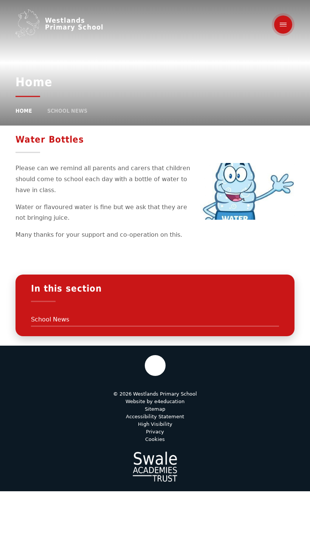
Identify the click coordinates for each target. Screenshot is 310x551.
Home (24, 111)
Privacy (155, 432)
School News (67, 111)
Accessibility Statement (155, 416)
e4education (169, 401)
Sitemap (155, 409)
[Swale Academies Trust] (155, 467)
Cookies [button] (155, 439)
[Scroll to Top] (155, 365)
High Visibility (155, 424)
